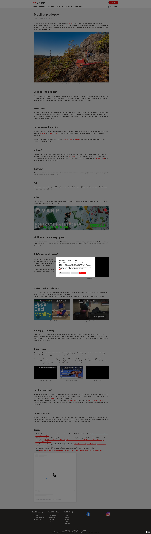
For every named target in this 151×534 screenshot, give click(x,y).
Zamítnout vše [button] (74, 272)
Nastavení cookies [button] (64, 272)
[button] (147, 532)
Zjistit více (62, 270)
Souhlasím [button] (82, 272)
